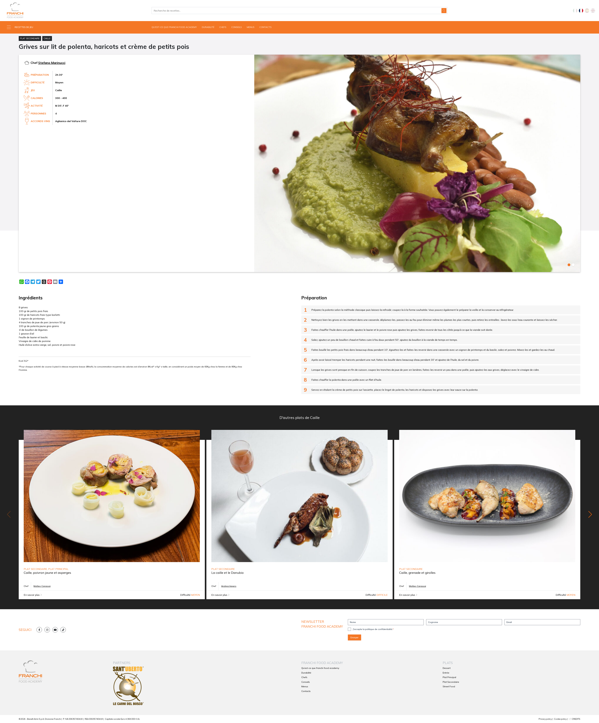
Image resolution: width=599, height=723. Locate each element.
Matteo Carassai (42, 586)
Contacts (265, 27)
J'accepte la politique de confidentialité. (373, 629)
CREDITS (575, 719)
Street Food (449, 686)
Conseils (236, 27)
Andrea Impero (228, 586)
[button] (75, 27)
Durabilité (208, 27)
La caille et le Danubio (227, 573)
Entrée (446, 672)
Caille (47, 38)
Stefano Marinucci (51, 63)
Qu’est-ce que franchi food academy (174, 27)
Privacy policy (545, 719)
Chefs (222, 27)
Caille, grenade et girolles (417, 573)
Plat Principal (449, 677)
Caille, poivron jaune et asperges (47, 573)
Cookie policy (560, 719)
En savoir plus (32, 594)
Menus (250, 27)
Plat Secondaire (30, 38)
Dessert (446, 668)
